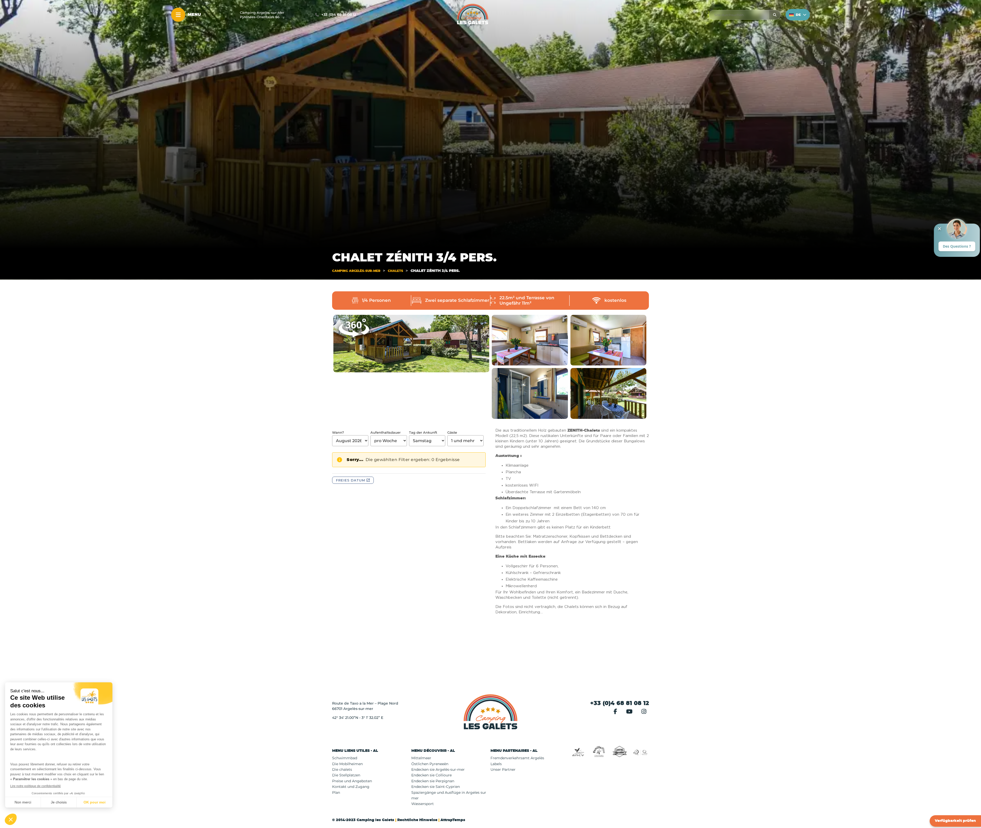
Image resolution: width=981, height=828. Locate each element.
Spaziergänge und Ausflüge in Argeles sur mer (448, 795)
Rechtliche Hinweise (417, 820)
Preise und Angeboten (352, 781)
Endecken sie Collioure (431, 775)
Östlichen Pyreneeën (429, 764)
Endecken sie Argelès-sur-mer (438, 769)
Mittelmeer (421, 758)
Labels (496, 764)
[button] (371, 751)
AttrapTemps (452, 820)
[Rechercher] (774, 14)
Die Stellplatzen (346, 775)
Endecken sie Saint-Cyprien (435, 786)
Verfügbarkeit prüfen (955, 821)
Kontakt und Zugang (350, 786)
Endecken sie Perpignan (432, 781)
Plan (336, 792)
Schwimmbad (344, 758)
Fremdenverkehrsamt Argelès (517, 758)
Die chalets (342, 769)
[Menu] (178, 15)
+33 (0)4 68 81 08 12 (338, 14)
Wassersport (422, 803)
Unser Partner (503, 769)
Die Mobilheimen (347, 764)
